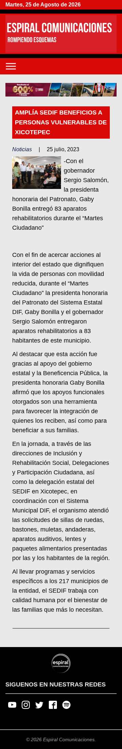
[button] (61, 90)
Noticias (22, 149)
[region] (61, 90)
